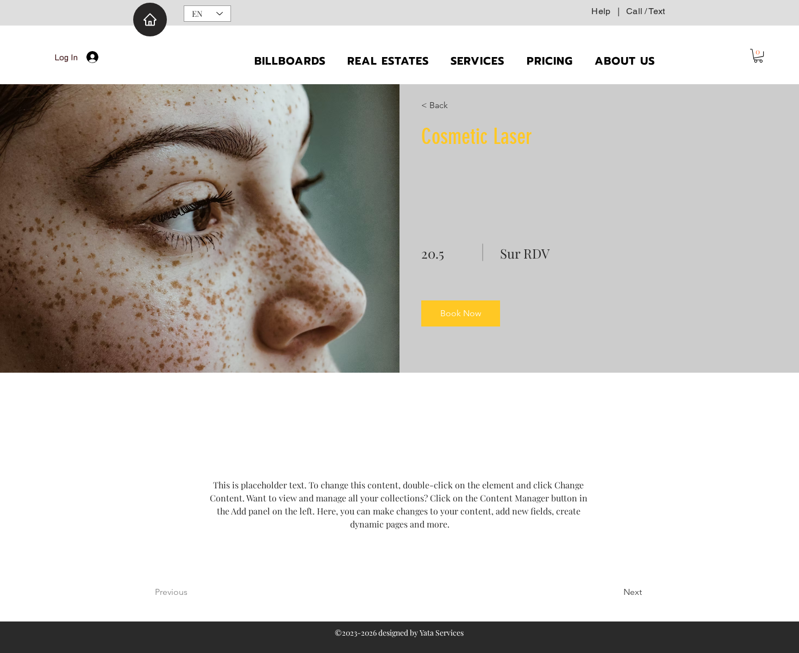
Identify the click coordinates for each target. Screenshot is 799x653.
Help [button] (600, 11)
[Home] (150, 19)
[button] (758, 55)
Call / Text (645, 11)
